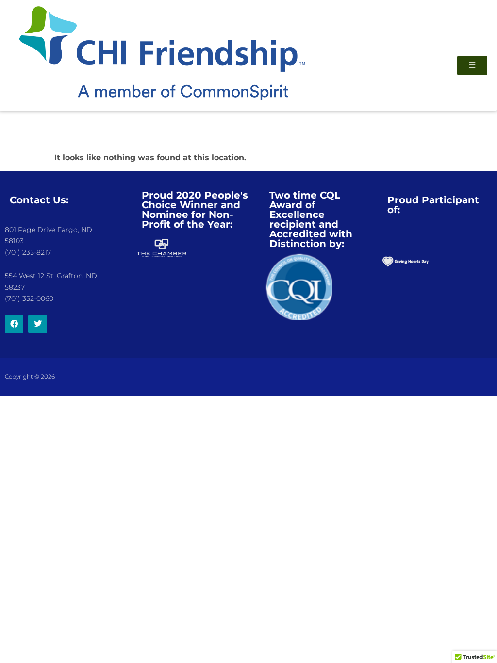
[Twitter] (37, 324)
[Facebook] (14, 324)
